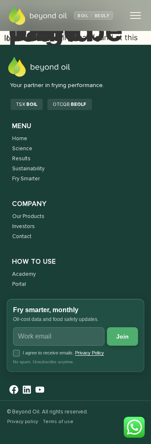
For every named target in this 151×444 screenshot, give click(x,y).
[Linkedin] (27, 389)
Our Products (28, 216)
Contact (21, 236)
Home (19, 138)
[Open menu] (135, 15)
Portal (19, 284)
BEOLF (102, 15)
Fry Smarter (26, 179)
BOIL (83, 15)
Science (22, 148)
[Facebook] (14, 389)
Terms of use (58, 421)
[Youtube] (40, 389)
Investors (23, 226)
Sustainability (28, 169)
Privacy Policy (89, 352)
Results (21, 159)
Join (122, 337)
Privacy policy (22, 421)
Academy (24, 274)
